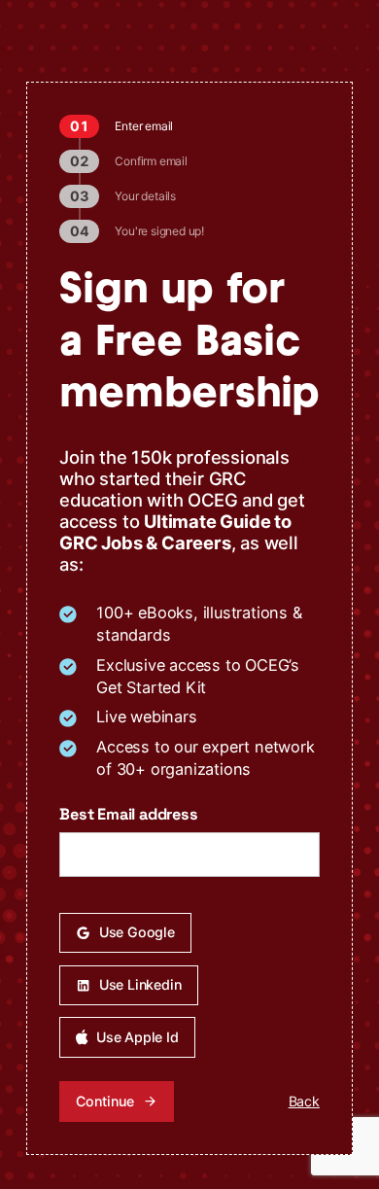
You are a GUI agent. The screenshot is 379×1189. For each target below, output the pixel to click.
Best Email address (128, 814)
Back (304, 1101)
